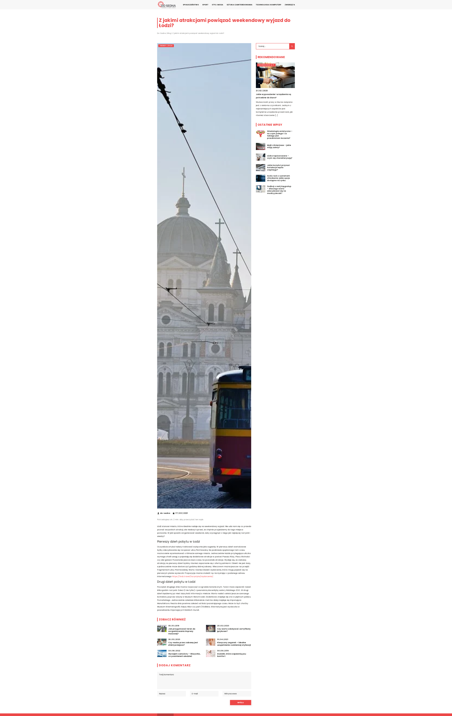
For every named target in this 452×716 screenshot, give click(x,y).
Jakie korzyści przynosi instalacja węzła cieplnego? (278, 167)
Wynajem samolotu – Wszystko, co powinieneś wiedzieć (184, 655)
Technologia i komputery (268, 5)
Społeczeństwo (191, 5)
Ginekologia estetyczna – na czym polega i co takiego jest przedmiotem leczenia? (279, 134)
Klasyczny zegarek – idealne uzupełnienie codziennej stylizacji (234, 643)
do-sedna (165, 513)
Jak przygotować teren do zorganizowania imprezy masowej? (181, 631)
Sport (205, 5)
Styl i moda (217, 5)
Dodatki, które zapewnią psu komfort (231, 655)
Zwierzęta (290, 5)
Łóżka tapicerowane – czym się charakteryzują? (279, 157)
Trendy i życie (166, 46)
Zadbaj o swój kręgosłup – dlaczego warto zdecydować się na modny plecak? (279, 190)
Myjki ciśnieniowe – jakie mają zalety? (279, 146)
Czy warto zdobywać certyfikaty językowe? (234, 630)
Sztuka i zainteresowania (239, 5)
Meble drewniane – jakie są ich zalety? (275, 94)
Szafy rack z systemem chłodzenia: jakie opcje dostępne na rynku (278, 178)
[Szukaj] (292, 46)
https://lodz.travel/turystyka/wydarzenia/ (192, 576)
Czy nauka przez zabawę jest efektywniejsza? (183, 643)
